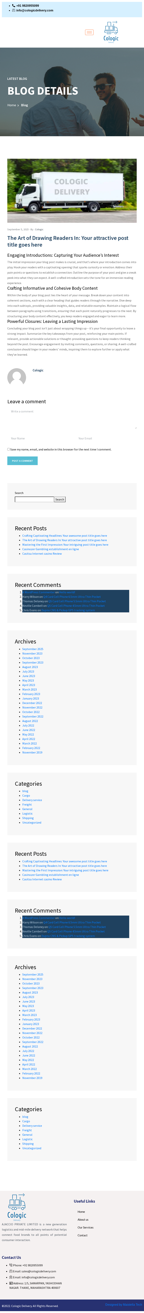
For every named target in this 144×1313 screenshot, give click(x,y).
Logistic (27, 813)
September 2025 (32, 649)
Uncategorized (31, 822)
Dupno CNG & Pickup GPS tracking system (68, 610)
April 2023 (28, 685)
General (27, 809)
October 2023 (31, 658)
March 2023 (29, 689)
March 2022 (29, 743)
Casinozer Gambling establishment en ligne (50, 549)
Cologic (39, 229)
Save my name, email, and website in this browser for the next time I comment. (61, 449)
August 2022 (30, 721)
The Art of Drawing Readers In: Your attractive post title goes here (64, 540)
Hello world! (67, 592)
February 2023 (31, 694)
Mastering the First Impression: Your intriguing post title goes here (65, 544)
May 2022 (28, 734)
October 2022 (31, 712)
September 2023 (32, 662)
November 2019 (32, 752)
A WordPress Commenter (38, 592)
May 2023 (28, 680)
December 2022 (32, 703)
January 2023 (30, 698)
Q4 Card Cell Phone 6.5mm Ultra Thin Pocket (72, 597)
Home (11, 105)
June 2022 (28, 730)
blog (25, 791)
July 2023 (28, 671)
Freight (27, 804)
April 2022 (28, 739)
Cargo (26, 795)
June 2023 (28, 676)
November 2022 (32, 707)
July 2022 (28, 725)
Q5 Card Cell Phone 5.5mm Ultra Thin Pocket (77, 601)
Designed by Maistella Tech (123, 1304)
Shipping (28, 818)
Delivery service (32, 800)
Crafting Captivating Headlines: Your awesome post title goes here (64, 535)
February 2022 (31, 748)
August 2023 (30, 667)
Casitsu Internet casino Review (42, 553)
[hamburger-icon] (89, 32)
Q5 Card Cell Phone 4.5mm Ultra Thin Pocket (76, 605)
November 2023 (32, 653)
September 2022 (32, 716)
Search (19, 493)
